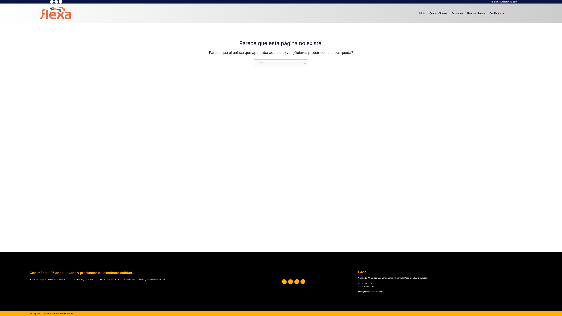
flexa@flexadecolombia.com (504, 2)
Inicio (422, 13)
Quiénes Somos (438, 13)
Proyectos (457, 13)
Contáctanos (496, 13)
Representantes (476, 13)
